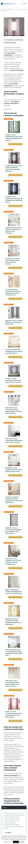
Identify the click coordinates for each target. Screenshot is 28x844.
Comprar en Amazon (16, 144)
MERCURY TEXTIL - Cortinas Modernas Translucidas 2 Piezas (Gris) (14, 322)
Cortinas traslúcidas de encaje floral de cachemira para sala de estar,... (13, 351)
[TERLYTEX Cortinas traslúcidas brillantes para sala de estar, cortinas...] (14, 431)
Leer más (21, 842)
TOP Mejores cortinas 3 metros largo (13, 813)
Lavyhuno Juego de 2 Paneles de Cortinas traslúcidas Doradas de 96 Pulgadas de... (13, 499)
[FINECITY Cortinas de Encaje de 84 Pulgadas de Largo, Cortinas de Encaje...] (14, 582)
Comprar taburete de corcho (12, 819)
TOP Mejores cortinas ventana (12, 824)
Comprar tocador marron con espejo (14, 815)
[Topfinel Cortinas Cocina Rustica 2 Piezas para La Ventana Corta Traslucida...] (14, 220)
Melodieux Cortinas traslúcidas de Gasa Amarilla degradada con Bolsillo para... (13, 621)
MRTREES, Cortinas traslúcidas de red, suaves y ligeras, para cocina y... (13, 469)
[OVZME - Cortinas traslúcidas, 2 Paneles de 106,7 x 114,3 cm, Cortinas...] (14, 371)
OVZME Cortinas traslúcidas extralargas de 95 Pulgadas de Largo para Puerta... (14, 199)
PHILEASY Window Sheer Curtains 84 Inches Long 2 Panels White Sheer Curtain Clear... (14, 652)
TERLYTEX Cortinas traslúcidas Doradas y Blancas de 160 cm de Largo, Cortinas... (12, 683)
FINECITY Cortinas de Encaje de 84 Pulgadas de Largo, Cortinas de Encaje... (14, 591)
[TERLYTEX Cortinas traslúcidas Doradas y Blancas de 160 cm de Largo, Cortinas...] (14, 673)
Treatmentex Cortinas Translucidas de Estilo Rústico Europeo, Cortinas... (12, 261)
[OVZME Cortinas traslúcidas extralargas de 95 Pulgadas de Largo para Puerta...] (14, 189)
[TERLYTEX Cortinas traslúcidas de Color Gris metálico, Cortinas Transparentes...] (14, 551)
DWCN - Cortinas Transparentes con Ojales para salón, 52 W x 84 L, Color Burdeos (13, 714)
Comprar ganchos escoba (11, 821)
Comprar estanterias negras (11, 817)
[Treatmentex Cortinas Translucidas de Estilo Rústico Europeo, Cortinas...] (14, 251)
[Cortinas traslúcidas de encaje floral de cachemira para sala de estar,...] (14, 342)
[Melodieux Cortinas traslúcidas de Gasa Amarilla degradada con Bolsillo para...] (14, 611)
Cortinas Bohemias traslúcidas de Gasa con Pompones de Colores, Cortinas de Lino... (13, 292)
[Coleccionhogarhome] (8, 3)
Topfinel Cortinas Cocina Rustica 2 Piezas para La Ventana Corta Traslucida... (13, 230)
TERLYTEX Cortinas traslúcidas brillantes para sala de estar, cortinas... (14, 440)
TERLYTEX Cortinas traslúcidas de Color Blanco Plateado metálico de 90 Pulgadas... (13, 410)
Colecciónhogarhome (7, 9)
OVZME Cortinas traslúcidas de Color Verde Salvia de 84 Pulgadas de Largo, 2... (13, 137)
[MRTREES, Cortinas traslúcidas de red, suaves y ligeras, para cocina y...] (14, 460)
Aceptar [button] (16, 842)
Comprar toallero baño (10, 823)
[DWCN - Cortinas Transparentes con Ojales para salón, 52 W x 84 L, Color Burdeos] (14, 704)
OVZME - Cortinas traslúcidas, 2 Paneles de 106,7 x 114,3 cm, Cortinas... (13, 380)
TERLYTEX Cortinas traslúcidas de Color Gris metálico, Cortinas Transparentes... (13, 561)
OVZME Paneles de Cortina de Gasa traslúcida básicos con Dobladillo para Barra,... (13, 168)
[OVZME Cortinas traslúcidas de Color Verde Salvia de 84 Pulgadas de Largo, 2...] (14, 127)
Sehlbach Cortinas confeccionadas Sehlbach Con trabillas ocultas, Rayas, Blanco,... (13, 530)
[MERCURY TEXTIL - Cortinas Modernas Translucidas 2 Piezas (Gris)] (14, 312)
